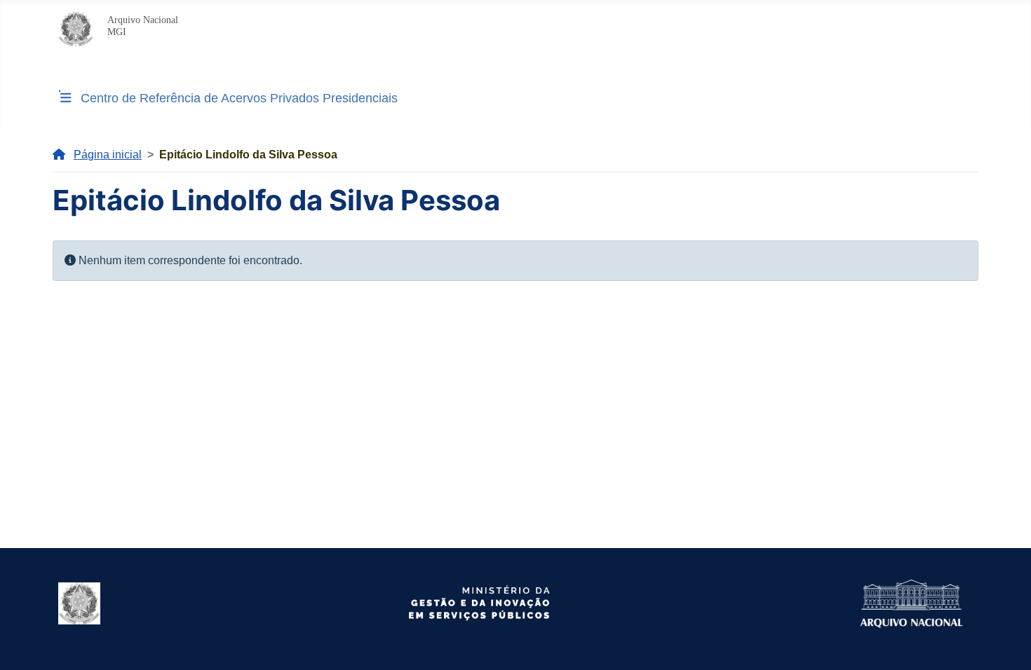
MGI (116, 31)
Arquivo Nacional (142, 19)
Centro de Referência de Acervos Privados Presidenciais (239, 98)
